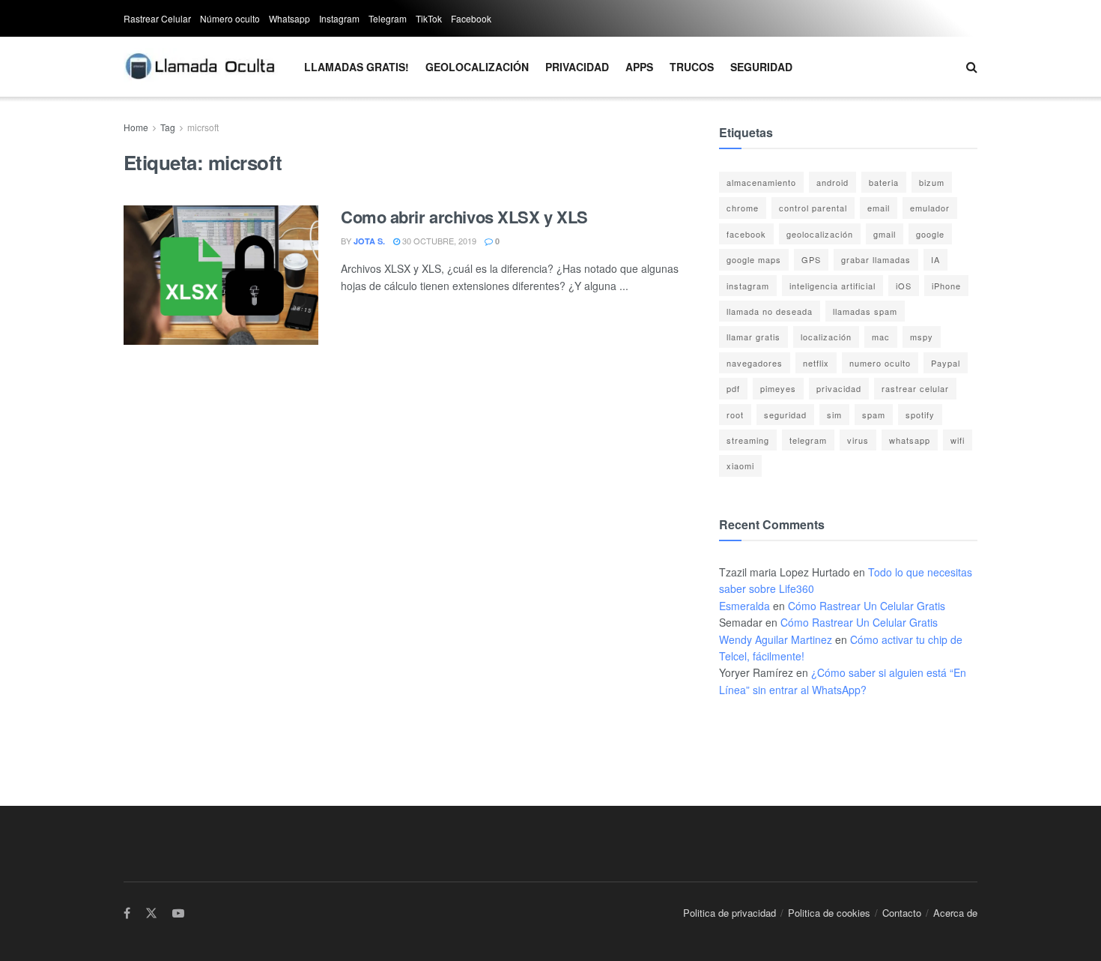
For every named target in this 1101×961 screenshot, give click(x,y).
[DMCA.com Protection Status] (764, 736)
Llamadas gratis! (356, 66)
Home (136, 127)
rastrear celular (915, 388)
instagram (748, 286)
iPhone (946, 286)
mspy (921, 337)
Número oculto (230, 18)
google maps (754, 259)
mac (881, 337)
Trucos (692, 66)
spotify (920, 415)
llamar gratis (753, 337)
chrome (743, 208)
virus (858, 440)
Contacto (901, 913)
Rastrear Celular (157, 18)
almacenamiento (761, 182)
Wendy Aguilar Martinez (775, 639)
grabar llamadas (876, 259)
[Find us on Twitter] (151, 913)
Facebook (471, 18)
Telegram (387, 18)
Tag (167, 127)
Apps (639, 66)
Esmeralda (744, 605)
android (832, 182)
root (735, 415)
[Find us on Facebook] (127, 913)
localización (826, 337)
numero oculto (880, 363)
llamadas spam (865, 311)
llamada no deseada (770, 311)
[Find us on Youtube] (178, 913)
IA (935, 259)
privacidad (838, 388)
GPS (811, 259)
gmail (884, 234)
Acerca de (955, 913)
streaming (748, 440)
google (930, 234)
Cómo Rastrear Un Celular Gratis (866, 605)
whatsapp (909, 440)
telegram (808, 440)
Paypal (945, 363)
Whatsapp (289, 18)
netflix (816, 363)
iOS (904, 286)
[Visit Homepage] (201, 66)
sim (834, 415)
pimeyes (778, 388)
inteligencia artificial (832, 286)
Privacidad (577, 66)
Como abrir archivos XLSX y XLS (464, 217)
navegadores (755, 363)
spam (873, 415)
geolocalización (819, 234)
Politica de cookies (829, 913)
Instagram (339, 18)
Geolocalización (477, 66)
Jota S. (369, 241)
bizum (931, 182)
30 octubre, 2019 (438, 241)
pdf (733, 388)
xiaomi (740, 466)
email (878, 208)
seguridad (785, 415)
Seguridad (761, 66)
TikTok (429, 18)
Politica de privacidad (729, 913)
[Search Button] (971, 67)
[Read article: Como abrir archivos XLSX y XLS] (221, 275)
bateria (884, 182)
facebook (746, 234)
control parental (813, 208)
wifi (957, 440)
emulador (930, 208)
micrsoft (203, 127)
